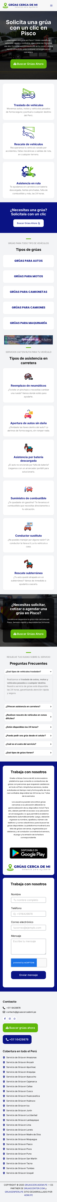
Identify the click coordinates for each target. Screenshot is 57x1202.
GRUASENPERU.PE (14, 1191)
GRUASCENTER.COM (34, 1188)
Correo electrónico (22, 922)
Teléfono (16, 908)
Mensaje (16, 936)
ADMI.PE (28, 1195)
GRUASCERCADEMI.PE (36, 1185)
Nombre (16, 894)
